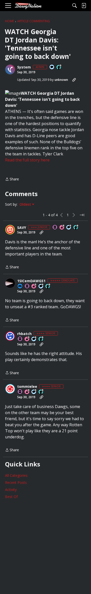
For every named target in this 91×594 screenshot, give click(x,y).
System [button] (24, 67)
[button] (10, 69)
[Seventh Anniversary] (34, 286)
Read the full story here (27, 160)
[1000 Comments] (34, 392)
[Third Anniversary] (27, 392)
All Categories (16, 475)
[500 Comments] (34, 339)
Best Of (11, 496)
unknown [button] (61, 80)
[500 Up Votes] (41, 339)
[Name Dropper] (55, 227)
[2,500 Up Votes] (48, 286)
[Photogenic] (20, 286)
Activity (11, 489)
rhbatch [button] (24, 333)
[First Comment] (52, 67)
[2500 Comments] (41, 286)
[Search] (74, 5)
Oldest (25, 204)
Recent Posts (16, 482)
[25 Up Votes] (59, 67)
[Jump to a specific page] (82, 215)
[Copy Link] (74, 80)
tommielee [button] (27, 386)
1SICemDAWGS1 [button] (31, 281)
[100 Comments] (69, 227)
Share (12, 179)
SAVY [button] (21, 227)
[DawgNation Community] (28, 6)
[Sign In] (83, 5)
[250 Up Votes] (76, 227)
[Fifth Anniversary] (62, 227)
